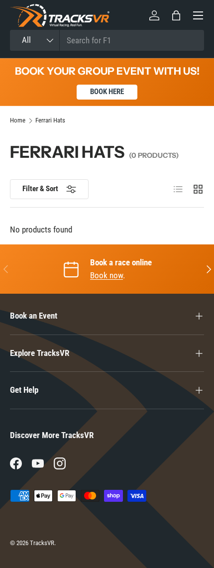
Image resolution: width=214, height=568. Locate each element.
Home (17, 120)
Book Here (107, 91)
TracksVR (42, 543)
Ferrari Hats (50, 120)
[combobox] (107, 40)
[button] (176, 15)
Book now (106, 275)
